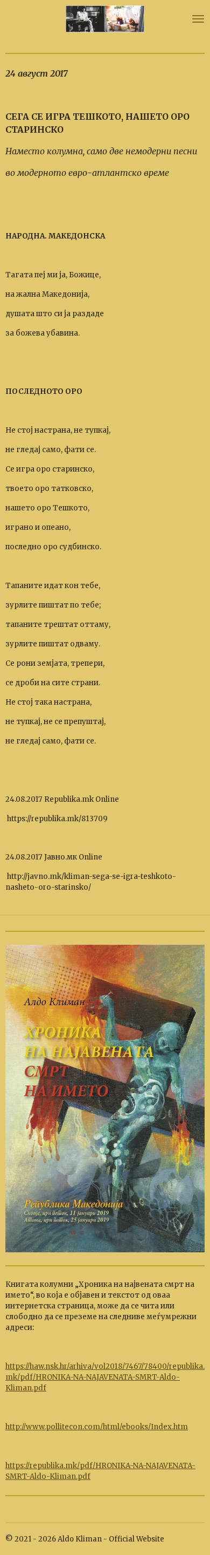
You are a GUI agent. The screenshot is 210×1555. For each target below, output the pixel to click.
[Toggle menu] (198, 19)
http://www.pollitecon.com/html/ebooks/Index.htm (96, 1426)
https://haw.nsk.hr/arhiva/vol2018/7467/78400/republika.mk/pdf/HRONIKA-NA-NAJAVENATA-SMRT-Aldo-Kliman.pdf (105, 1377)
